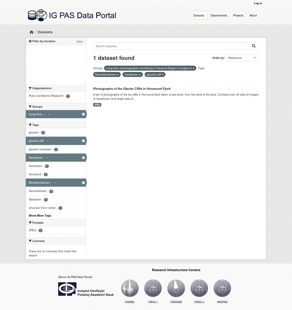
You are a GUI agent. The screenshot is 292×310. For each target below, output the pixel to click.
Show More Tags (40, 215)
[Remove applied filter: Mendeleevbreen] (118, 74)
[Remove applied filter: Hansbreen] (140, 74)
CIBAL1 (153, 302)
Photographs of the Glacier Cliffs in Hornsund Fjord (132, 88)
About (253, 15)
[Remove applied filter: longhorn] (193, 68)
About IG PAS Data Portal (75, 277)
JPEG (97, 104)
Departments (219, 15)
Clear (80, 41)
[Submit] (254, 46)
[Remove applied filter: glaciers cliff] (162, 74)
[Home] (32, 31)
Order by (218, 58)
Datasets (198, 15)
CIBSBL (130, 302)
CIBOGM (176, 302)
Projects (238, 15)
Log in (258, 3)
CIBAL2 (199, 302)
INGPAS (222, 302)
